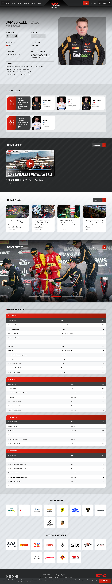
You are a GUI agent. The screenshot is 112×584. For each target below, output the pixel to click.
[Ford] (75, 510)
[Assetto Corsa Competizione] (100, 544)
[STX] (75, 544)
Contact (70, 577)
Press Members (49, 577)
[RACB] (62, 557)
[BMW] (36, 510)
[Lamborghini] (88, 510)
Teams (56, 577)
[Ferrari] (62, 510)
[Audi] (24, 510)
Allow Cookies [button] (105, 581)
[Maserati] (62, 544)
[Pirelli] (24, 544)
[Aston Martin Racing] (11, 510)
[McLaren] (100, 510)
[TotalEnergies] (36, 544)
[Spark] (49, 557)
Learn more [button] (36, 582)
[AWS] (11, 544)
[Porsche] (62, 522)
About (41, 577)
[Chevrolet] (49, 510)
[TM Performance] (88, 544)
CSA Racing (13, 26)
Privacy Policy (63, 577)
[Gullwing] (36, 557)
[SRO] (75, 557)
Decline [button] (94, 581)
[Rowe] (49, 544)
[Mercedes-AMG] (49, 522)
